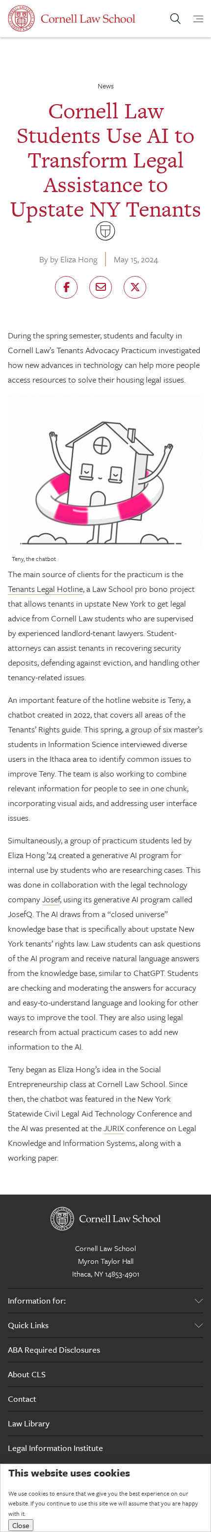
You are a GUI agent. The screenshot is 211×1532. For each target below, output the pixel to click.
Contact (22, 1399)
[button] (66, 287)
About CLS (27, 1374)
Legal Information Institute (55, 1448)
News (106, 86)
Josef (51, 899)
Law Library (29, 1423)
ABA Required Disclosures (54, 1349)
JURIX (114, 1128)
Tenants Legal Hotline (45, 589)
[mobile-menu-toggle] (192, 19)
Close (20, 1525)
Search (175, 18)
